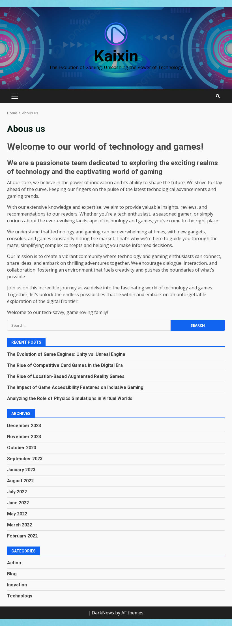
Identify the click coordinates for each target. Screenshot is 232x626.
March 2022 (19, 525)
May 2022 (17, 514)
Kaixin (116, 56)
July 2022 (17, 491)
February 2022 (22, 536)
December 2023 (24, 425)
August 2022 (20, 480)
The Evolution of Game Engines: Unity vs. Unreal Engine (66, 354)
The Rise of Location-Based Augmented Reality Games (65, 376)
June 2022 (18, 502)
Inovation (17, 585)
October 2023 (21, 447)
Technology (19, 596)
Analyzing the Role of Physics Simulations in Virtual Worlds (69, 398)
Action (14, 562)
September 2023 (24, 458)
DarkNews (103, 613)
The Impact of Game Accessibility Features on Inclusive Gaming (75, 387)
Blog (12, 573)
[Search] (218, 96)
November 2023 (24, 436)
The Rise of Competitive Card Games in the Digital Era (65, 365)
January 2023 (21, 469)
